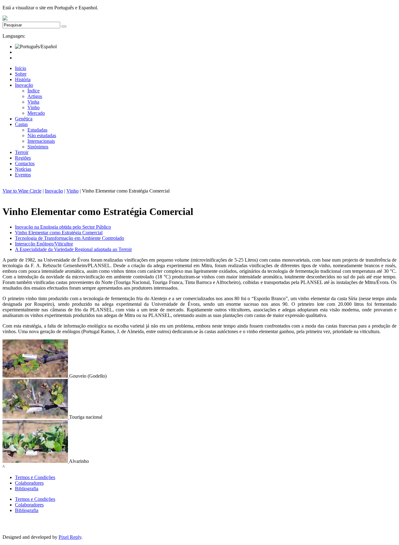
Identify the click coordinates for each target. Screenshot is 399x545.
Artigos (34, 96)
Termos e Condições (35, 477)
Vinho (33, 107)
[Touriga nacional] (35, 417)
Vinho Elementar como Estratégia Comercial (59, 232)
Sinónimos (37, 146)
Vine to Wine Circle (21, 190)
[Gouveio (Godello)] (35, 376)
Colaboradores (29, 483)
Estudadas (37, 130)
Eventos (23, 174)
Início (20, 68)
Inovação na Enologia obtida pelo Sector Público (63, 227)
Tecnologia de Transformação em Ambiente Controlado (69, 238)
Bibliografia (26, 488)
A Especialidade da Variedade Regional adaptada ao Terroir (73, 249)
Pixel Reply (70, 537)
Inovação (24, 85)
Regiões (23, 158)
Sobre (20, 74)
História (23, 79)
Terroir (21, 152)
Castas (21, 124)
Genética (23, 118)
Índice (33, 90)
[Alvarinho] (35, 461)
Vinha (33, 102)
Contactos (25, 163)
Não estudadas (41, 135)
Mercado (36, 113)
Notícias (23, 169)
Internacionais (41, 141)
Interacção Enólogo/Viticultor (44, 243)
